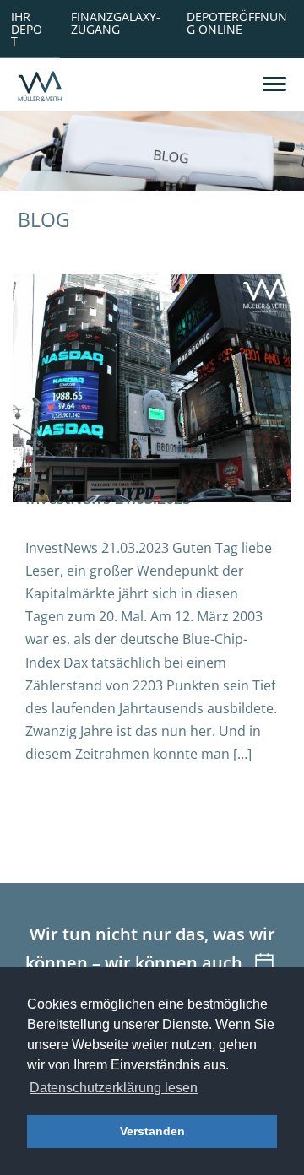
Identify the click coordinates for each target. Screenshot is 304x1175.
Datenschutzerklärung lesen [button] (114, 1087)
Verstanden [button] (152, 1131)
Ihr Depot (26, 28)
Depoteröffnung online (237, 22)
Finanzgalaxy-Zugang (115, 22)
